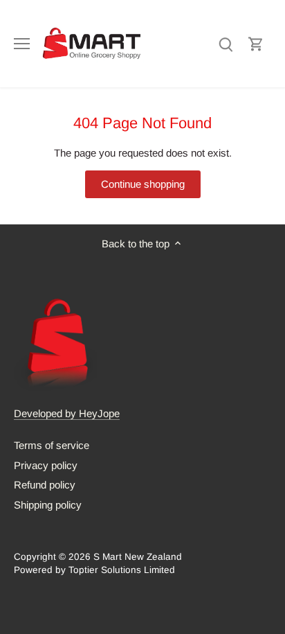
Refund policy (44, 485)
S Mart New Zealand (137, 557)
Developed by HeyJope (67, 413)
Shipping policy (48, 505)
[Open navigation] (22, 43)
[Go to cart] (256, 43)
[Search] (225, 43)
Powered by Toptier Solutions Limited (94, 570)
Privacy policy (45, 465)
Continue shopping (143, 184)
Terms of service (51, 445)
